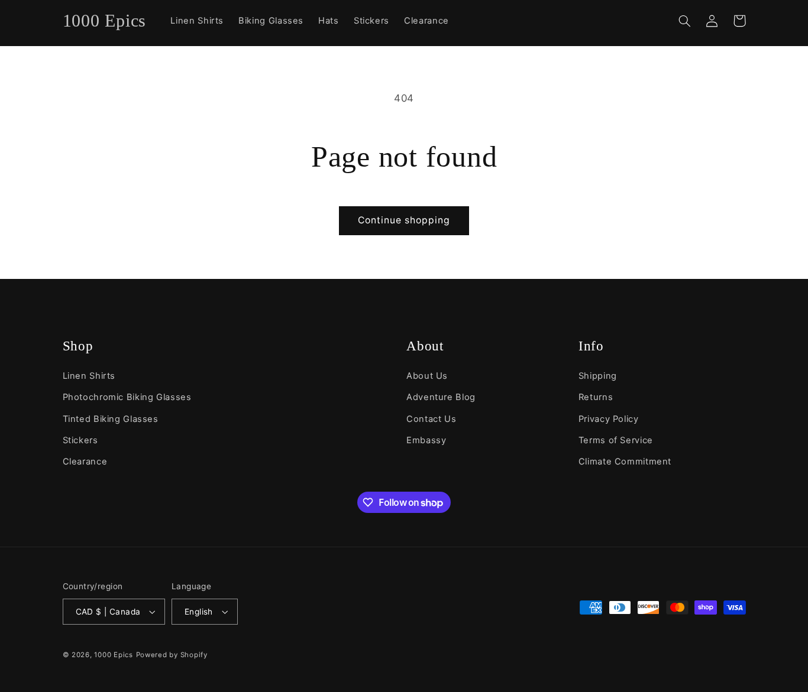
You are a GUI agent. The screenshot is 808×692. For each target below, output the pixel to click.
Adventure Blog (441, 397)
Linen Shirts (89, 376)
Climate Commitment (624, 461)
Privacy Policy (608, 419)
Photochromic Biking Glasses (127, 397)
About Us (427, 376)
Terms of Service (615, 440)
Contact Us (431, 419)
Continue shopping (404, 220)
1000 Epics (113, 655)
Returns (595, 397)
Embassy (426, 440)
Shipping (597, 376)
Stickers (80, 440)
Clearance (85, 461)
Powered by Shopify (172, 655)
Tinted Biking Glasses (111, 419)
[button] (685, 20)
